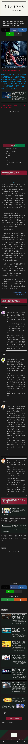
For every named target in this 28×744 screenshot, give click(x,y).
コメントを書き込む (14, 718)
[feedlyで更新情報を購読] (7, 599)
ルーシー (9, 160)
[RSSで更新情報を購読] (20, 599)
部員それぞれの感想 (11, 151)
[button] (18, 34)
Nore (8, 155)
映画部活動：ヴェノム (11, 148)
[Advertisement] (14, 127)
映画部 (4, 548)
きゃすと (9, 153)
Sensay (9, 157)
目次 (11, 145)
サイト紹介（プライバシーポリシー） (14, 739)
